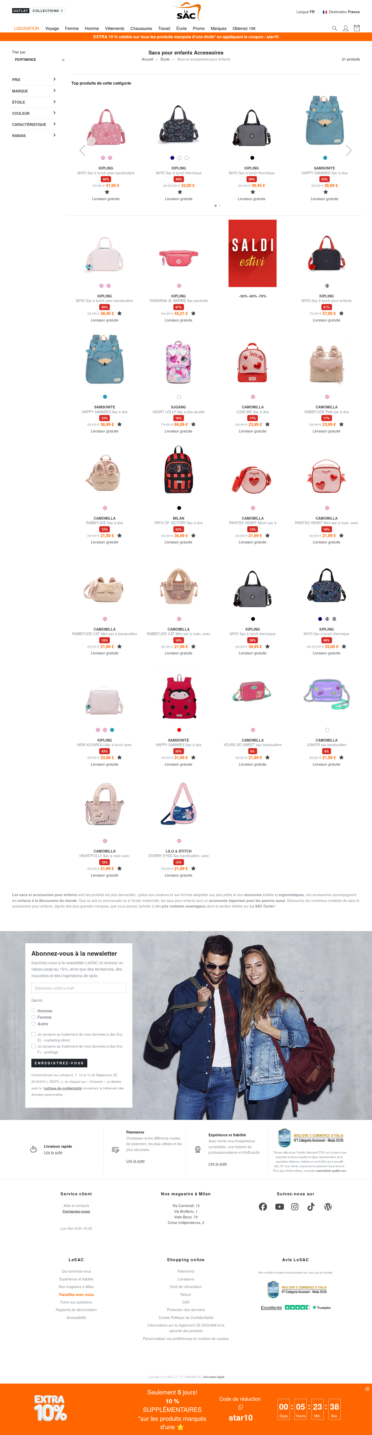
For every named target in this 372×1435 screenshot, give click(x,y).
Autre (42, 1024)
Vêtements (114, 28)
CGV (186, 1302)
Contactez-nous (76, 1211)
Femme (72, 28)
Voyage (52, 28)
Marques (218, 28)
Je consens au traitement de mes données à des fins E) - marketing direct (79, 1037)
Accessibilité (76, 1317)
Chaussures (141, 28)
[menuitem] (33, 79)
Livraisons (186, 1278)
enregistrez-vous (59, 1063)
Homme (92, 28)
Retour (185, 1294)
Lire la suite (53, 1152)
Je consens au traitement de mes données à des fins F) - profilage (79, 1049)
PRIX (16, 79)
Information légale (213, 1377)
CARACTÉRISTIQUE (29, 124)
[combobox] (40, 60)
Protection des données (186, 1309)
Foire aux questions (76, 1302)
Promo (199, 28)
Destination (344, 11)
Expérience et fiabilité (76, 1278)
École (181, 28)
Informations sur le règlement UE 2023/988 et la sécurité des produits (186, 1328)
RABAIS (19, 135)
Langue (306, 11)
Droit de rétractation (186, 1286)
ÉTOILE (18, 101)
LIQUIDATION (26, 28)
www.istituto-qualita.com (331, 1170)
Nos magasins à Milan (76, 1286)
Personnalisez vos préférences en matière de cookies (186, 1338)
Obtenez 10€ (244, 28)
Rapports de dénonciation (76, 1309)
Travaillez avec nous (76, 1294)
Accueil (147, 59)
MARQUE (20, 90)
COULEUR (21, 113)
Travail (164, 28)
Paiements (185, 1271)
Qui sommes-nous (76, 1271)
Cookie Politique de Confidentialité (186, 1317)
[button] (216, 206)
